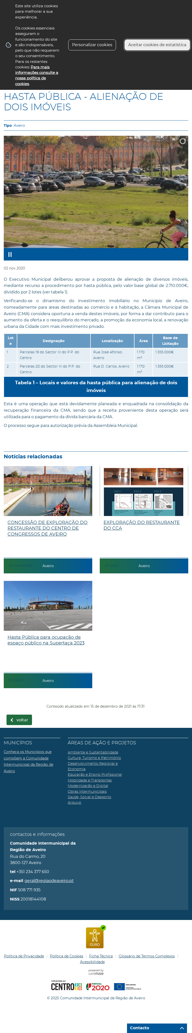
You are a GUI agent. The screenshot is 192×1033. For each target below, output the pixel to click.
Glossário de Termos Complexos (147, 956)
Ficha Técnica (101, 956)
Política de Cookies (66, 956)
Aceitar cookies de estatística (157, 44)
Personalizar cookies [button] (92, 44)
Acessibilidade (92, 962)
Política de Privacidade (24, 956)
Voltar (22, 720)
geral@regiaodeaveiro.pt (49, 880)
